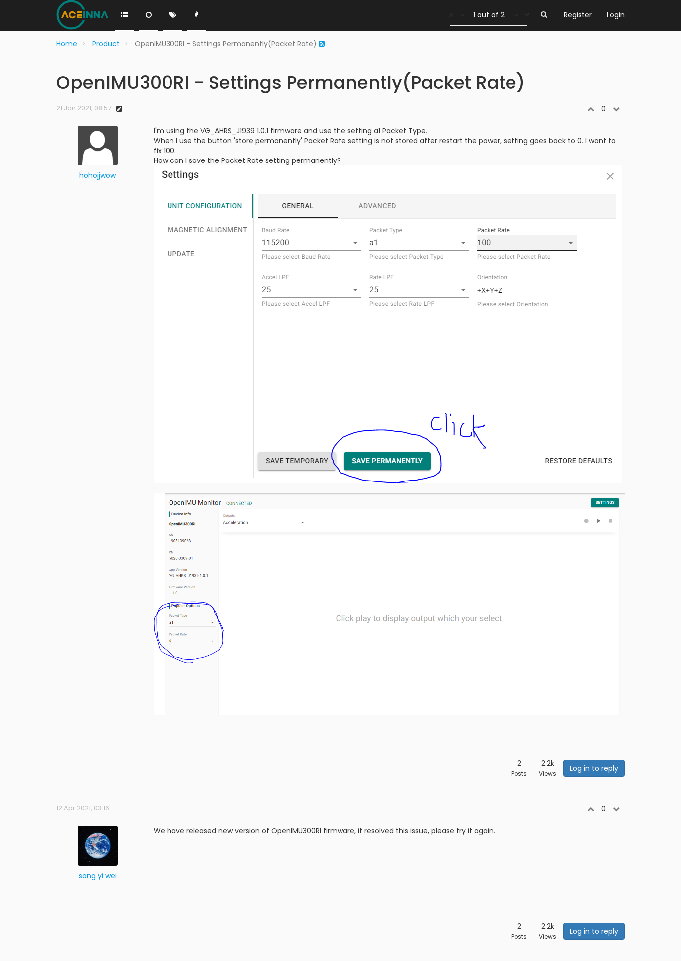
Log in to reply (594, 768)
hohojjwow (97, 175)
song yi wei (98, 876)
